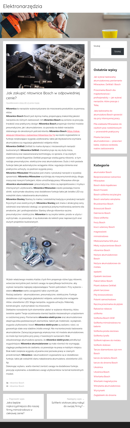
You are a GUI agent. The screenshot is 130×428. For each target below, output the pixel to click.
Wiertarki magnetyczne (105, 381)
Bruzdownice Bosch (103, 204)
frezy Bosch (99, 222)
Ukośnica (98, 367)
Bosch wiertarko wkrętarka (107, 199)
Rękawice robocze (103, 308)
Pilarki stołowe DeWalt (105, 285)
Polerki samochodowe (105, 299)
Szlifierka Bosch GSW (104, 318)
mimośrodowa (101, 236)
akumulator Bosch (103, 172)
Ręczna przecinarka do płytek (108, 304)
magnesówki (100, 231)
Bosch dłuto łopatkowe (105, 185)
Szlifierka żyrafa (101, 335)
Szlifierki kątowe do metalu (107, 340)
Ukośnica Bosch (101, 372)
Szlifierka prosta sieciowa (106, 331)
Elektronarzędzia (22, 6)
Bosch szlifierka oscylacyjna (107, 194)
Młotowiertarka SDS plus (106, 241)
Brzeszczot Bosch (102, 208)
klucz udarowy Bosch (104, 227)
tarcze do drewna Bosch (106, 362)
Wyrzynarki (99, 390)
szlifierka (98, 313)
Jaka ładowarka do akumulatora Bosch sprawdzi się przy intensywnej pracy (108, 115)
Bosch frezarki (101, 190)
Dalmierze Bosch (102, 213)
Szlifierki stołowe (102, 345)
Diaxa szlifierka (101, 217)
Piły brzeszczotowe (103, 294)
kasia (37, 103)
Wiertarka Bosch (102, 376)
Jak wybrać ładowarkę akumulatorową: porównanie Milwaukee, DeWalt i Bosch (108, 81)
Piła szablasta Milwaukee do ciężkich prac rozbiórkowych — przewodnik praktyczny (108, 128)
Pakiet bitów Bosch (103, 281)
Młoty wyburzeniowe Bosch (107, 245)
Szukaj (97, 46)
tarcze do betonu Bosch (105, 358)
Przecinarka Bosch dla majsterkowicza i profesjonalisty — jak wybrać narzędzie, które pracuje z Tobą (108, 97)
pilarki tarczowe (101, 290)
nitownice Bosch (17, 383)
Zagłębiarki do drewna (105, 395)
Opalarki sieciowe (102, 276)
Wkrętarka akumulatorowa (107, 386)
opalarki (98, 271)
